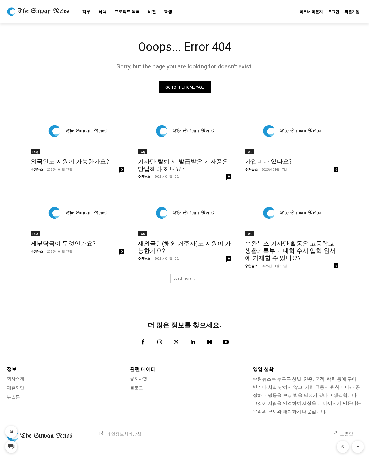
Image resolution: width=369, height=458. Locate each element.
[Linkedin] (193, 342)
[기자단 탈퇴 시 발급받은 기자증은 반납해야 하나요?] (184, 131)
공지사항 (138, 378)
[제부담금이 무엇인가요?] (77, 213)
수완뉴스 (37, 169)
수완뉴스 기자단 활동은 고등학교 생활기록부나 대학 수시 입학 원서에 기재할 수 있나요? (290, 250)
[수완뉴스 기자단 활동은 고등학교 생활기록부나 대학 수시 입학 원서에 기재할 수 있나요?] (291, 213)
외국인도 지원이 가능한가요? (70, 161)
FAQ (35, 152)
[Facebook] (143, 342)
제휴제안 (15, 387)
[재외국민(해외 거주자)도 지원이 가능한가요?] (184, 213)
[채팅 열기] (11, 447)
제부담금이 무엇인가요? (63, 243)
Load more (183, 278)
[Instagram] (160, 342)
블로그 (136, 387)
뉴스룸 (13, 397)
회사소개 (15, 378)
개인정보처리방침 (124, 434)
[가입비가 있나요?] (291, 131)
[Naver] (209, 342)
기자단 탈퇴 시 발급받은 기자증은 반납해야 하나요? (183, 165)
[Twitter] (176, 342)
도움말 (346, 434)
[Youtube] (226, 342)
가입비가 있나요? (268, 161)
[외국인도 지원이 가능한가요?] (77, 131)
